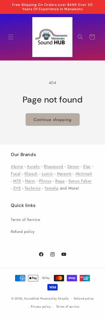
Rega (59, 181)
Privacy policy (41, 306)
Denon (73, 166)
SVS (17, 188)
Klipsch (31, 174)
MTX (17, 181)
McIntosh (84, 174)
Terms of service (67, 306)
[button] (11, 37)
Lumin (47, 174)
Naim (30, 181)
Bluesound (53, 166)
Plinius (45, 181)
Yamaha (51, 188)
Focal (15, 174)
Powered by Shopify (54, 298)
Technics (33, 188)
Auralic (33, 166)
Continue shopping (53, 120)
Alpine (17, 166)
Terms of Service (25, 219)
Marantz (64, 174)
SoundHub (31, 298)
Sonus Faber (80, 181)
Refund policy (23, 231)
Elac (86, 166)
